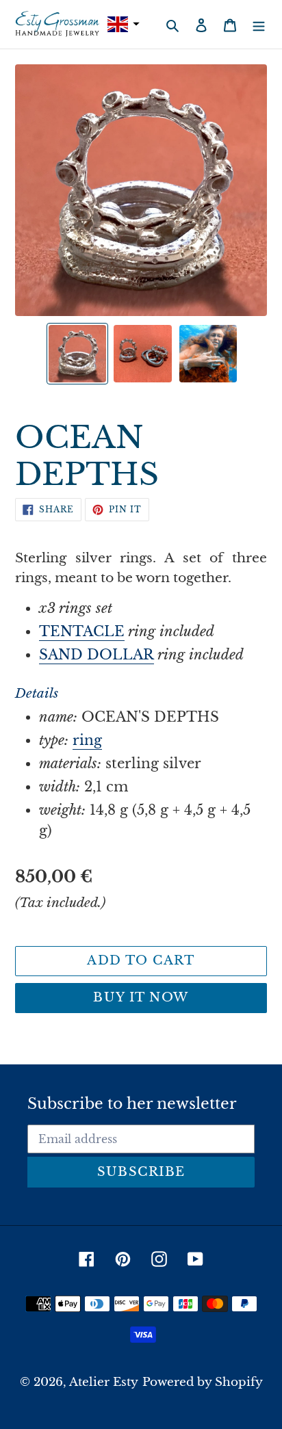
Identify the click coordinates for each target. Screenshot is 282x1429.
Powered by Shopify (202, 1382)
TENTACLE (82, 631)
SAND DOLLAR (96, 654)
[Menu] (258, 24)
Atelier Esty (103, 1382)
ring (87, 740)
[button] (121, 24)
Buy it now (140, 997)
